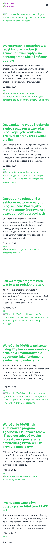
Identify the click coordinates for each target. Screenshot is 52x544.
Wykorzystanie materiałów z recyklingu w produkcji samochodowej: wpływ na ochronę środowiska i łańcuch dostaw (25, 53)
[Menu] (45, 5)
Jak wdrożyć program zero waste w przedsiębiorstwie (23, 282)
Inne (5, 90)
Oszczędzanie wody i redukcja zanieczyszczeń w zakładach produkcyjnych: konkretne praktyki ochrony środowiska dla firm (26, 132)
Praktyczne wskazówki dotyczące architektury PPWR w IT (25, 506)
